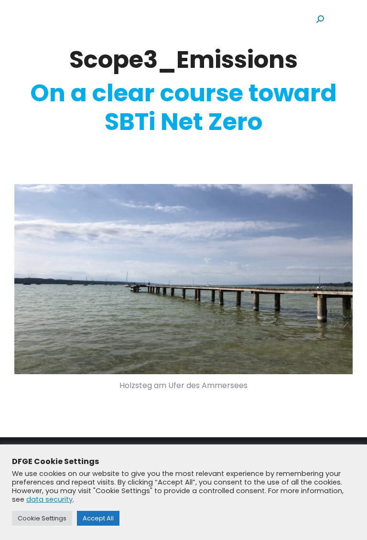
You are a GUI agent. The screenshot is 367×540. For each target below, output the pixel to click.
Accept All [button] (98, 518)
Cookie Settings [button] (42, 518)
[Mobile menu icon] (343, 19)
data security (49, 499)
